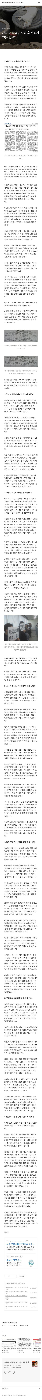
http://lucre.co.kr (12, 1256)
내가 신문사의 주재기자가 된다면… (15, 1306)
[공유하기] (12, 1276)
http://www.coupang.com (16, 1241)
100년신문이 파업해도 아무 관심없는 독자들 (16, 1297)
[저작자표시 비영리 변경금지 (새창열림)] (29, 1276)
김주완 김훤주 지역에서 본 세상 (12, 3)
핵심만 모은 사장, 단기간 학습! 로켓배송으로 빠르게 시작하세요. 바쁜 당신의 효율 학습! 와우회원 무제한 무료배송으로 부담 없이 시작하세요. (21, 1248)
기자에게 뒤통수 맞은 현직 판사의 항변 (16, 1287)
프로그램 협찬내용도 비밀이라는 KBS (16, 1302)
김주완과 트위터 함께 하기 (9, 1392)
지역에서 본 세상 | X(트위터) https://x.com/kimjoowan (13, 1366)
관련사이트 (5, 1388)
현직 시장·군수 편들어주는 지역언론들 (16, 1291)
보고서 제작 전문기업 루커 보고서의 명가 (14, 1260)
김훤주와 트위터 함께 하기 (9, 1395)
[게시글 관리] (14, 1276)
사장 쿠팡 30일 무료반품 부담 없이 (21, 1244)
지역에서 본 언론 (10, 1283)
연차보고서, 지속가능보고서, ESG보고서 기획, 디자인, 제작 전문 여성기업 (14, 1264)
